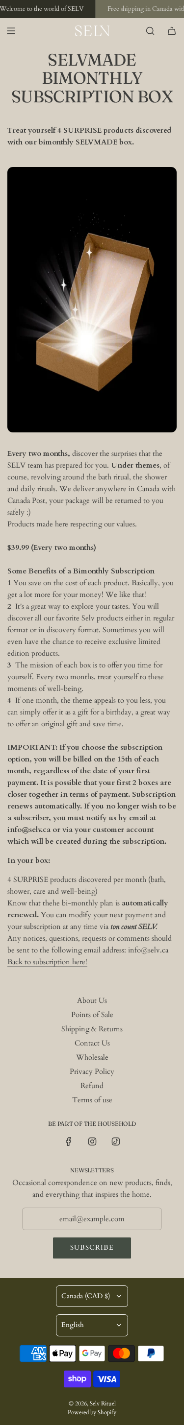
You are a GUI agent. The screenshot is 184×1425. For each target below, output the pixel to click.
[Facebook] (68, 1141)
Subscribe (92, 1247)
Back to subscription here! (47, 962)
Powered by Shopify (92, 1412)
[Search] (150, 31)
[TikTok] (116, 1141)
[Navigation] (11, 31)
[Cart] (172, 31)
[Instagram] (92, 1141)
